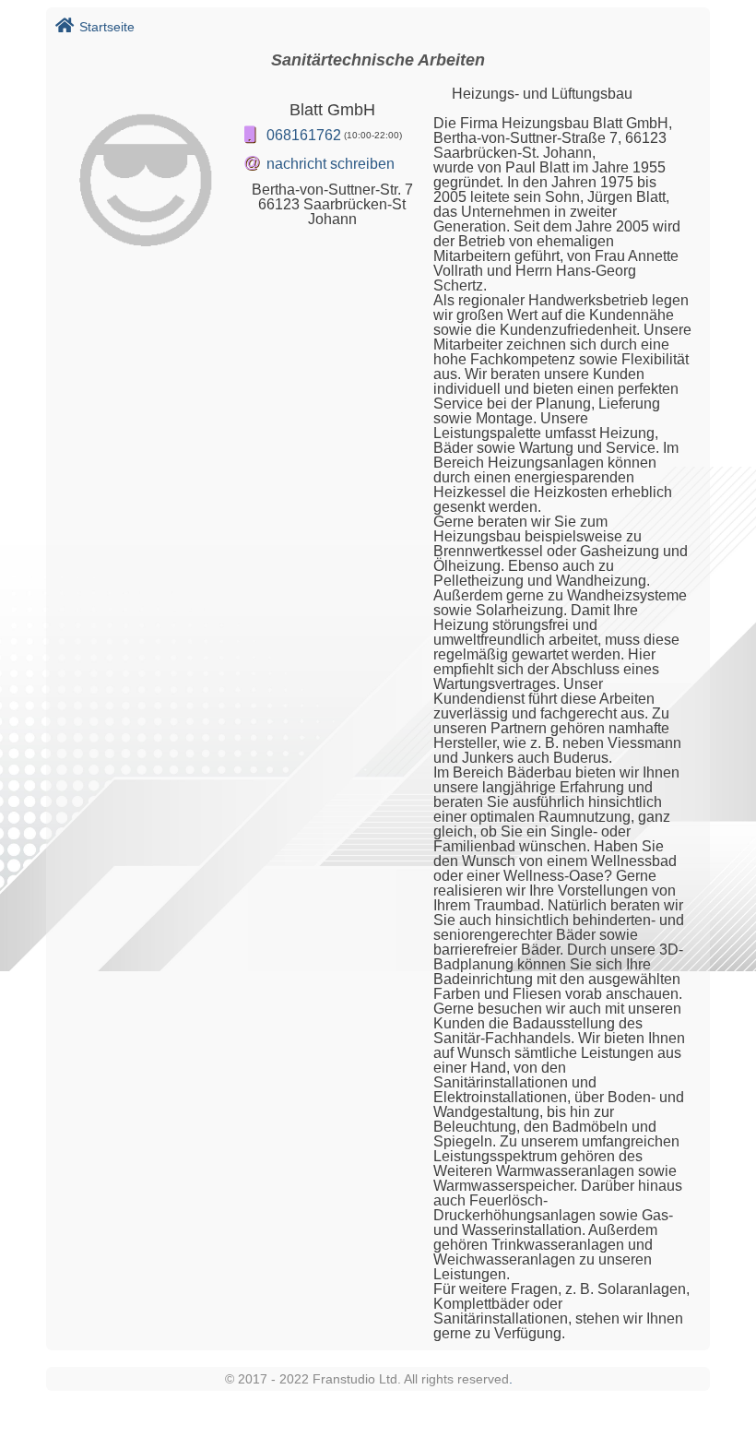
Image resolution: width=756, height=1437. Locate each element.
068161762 (303, 135)
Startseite (107, 26)
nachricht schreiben (330, 164)
